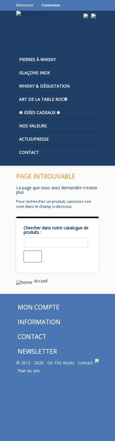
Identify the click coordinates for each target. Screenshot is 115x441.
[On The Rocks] (49, 13)
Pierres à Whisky (37, 59)
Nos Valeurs (33, 126)
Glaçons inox (34, 72)
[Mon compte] (35, 35)
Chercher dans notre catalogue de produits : (56, 230)
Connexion (51, 5)
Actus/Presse (34, 139)
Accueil (40, 281)
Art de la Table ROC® (43, 99)
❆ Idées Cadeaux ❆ (39, 112)
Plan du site (29, 370)
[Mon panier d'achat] (22, 35)
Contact (29, 152)
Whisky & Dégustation (44, 86)
